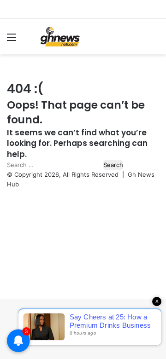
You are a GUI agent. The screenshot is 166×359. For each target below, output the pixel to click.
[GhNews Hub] (60, 36)
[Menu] (11, 40)
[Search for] (154, 40)
